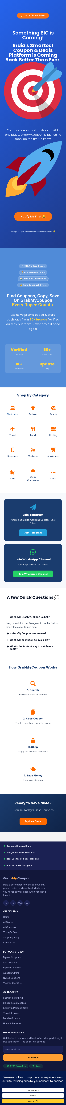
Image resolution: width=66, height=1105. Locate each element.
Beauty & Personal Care (15, 1008)
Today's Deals (11, 932)
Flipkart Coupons (12, 967)
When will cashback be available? (30, 639)
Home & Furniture (12, 1023)
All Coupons (9, 927)
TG (13, 902)
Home (6, 917)
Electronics (12, 414)
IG (6, 902)
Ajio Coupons (10, 962)
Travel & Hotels (11, 1013)
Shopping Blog (11, 937)
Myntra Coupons (12, 957)
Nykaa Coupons (11, 977)
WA (20, 902)
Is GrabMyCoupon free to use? (28, 633)
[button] (33, 617)
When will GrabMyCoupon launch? (30, 616)
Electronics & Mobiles (14, 1002)
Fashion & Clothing (13, 997)
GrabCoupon (16, 878)
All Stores (8, 922)
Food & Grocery (11, 1018)
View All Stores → (12, 983)
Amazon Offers (11, 972)
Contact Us (9, 942)
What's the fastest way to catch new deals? (31, 647)
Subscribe (33, 1057)
